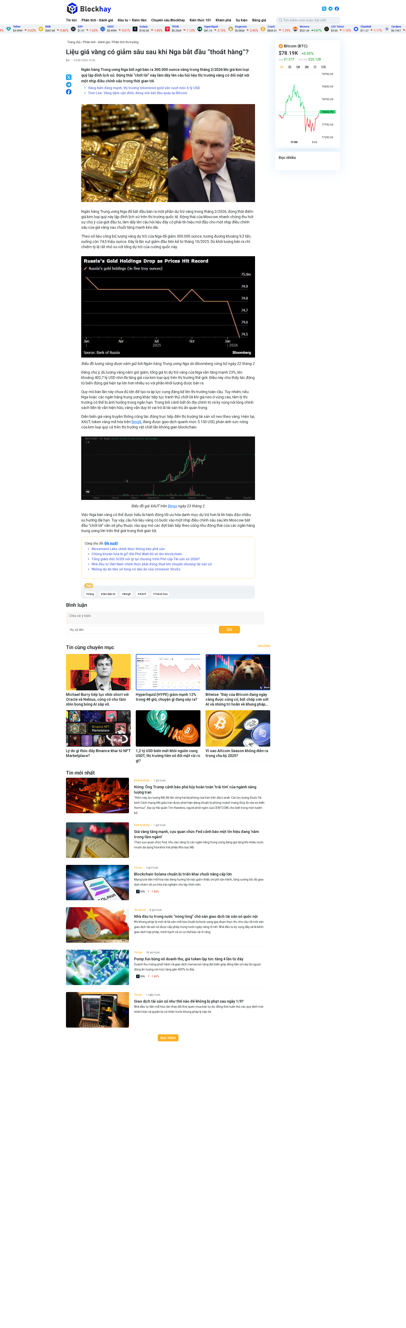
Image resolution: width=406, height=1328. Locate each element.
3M (307, 66)
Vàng (91, 594)
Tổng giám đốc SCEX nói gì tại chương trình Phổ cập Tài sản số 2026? (146, 559)
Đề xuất (111, 543)
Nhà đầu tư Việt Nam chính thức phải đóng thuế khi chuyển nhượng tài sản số (152, 564)
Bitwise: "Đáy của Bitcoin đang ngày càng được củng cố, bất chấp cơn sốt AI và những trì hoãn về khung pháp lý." (237, 699)
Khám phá (223, 20)
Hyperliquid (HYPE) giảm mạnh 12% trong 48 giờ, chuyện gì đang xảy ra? (166, 697)
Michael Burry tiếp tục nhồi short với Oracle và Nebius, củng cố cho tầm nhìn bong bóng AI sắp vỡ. (97, 699)
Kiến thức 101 (200, 20)
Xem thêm (264, 645)
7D (289, 66)
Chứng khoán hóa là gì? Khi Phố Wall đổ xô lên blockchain (137, 554)
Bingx (172, 506)
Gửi (229, 630)
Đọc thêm (168, 1038)
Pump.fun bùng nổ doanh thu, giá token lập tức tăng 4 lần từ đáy (188, 959)
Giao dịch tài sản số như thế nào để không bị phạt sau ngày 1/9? (189, 1001)
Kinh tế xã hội (142, 780)
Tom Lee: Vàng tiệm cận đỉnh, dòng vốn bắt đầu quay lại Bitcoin (137, 93)
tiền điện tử (109, 594)
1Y (314, 66)
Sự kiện (241, 20)
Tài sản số (140, 909)
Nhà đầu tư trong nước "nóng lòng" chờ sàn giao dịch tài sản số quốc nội (196, 916)
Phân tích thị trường (125, 42)
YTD (323, 66)
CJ (67, 60)
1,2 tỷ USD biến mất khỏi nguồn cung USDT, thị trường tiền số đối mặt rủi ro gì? (168, 756)
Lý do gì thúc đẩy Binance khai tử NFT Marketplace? (98, 753)
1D (281, 66)
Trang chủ (74, 42)
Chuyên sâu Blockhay (168, 20)
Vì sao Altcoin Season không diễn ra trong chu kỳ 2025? (237, 753)
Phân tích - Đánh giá (97, 20)
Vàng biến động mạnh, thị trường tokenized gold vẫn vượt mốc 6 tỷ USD (144, 88)
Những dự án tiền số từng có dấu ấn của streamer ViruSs (136, 569)
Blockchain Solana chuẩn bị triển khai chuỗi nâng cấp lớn (183, 874)
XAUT (143, 594)
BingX (136, 422)
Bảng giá (259, 20)
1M (298, 66)
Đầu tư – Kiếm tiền (132, 20)
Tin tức (71, 20)
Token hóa (161, 594)
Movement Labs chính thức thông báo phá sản (128, 549)
